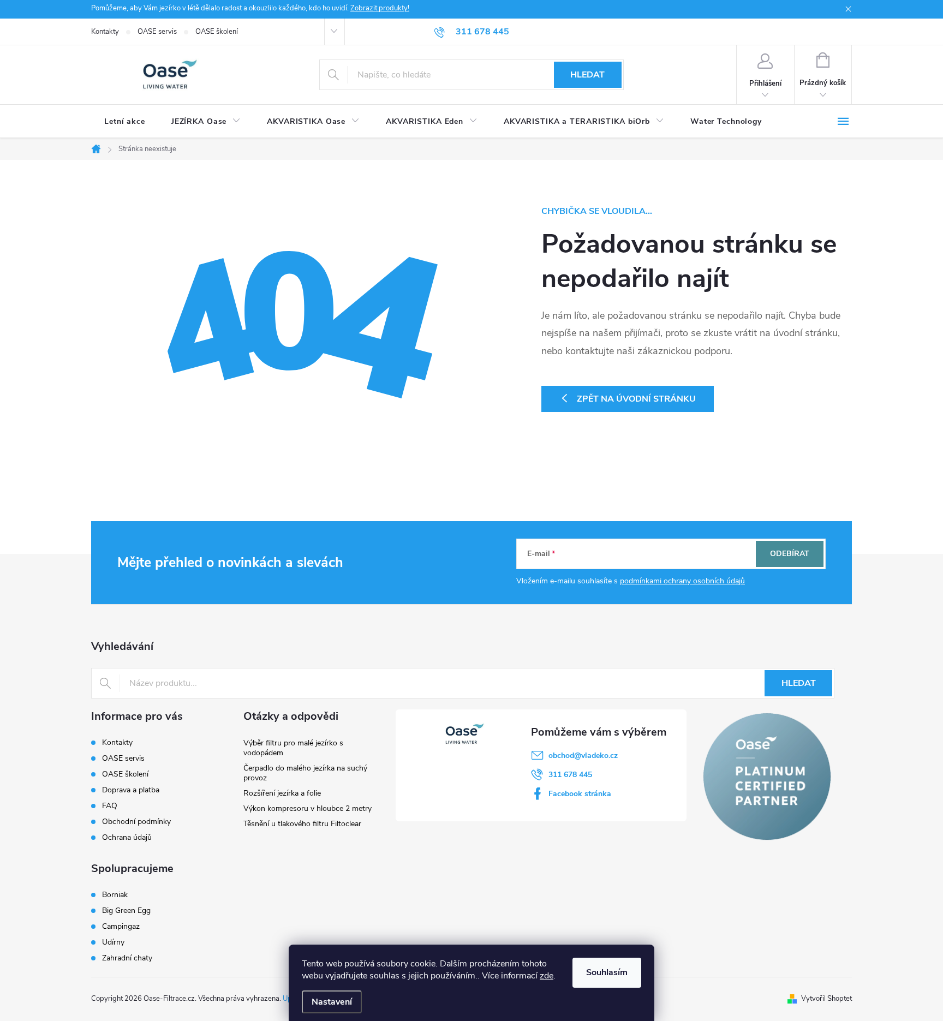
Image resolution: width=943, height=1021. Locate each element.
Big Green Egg (126, 910)
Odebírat (789, 553)
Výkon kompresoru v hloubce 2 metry (307, 808)
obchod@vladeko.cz (583, 755)
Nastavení (332, 1002)
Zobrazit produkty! (379, 8)
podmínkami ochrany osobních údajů (682, 581)
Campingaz (121, 926)
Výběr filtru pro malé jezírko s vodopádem (293, 748)
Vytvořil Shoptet (826, 999)
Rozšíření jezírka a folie (282, 793)
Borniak (115, 895)
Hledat (587, 75)
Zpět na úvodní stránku (636, 399)
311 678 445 (570, 774)
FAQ (109, 806)
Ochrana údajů (127, 837)
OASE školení (216, 32)
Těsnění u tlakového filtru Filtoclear (302, 824)
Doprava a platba (130, 790)
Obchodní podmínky (136, 821)
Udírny (113, 942)
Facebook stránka (579, 794)
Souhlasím (607, 972)
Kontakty (105, 32)
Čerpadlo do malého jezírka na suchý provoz (305, 773)
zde (546, 976)
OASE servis (157, 32)
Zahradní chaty (127, 958)
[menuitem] (124, 122)
